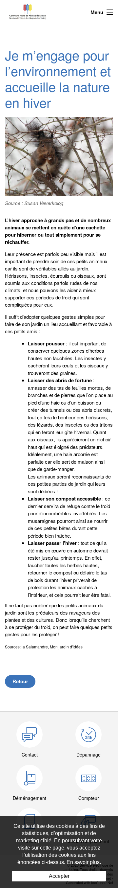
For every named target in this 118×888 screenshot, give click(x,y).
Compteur (88, 798)
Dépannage (88, 754)
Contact (30, 754)
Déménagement (29, 798)
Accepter (59, 876)
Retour (20, 681)
